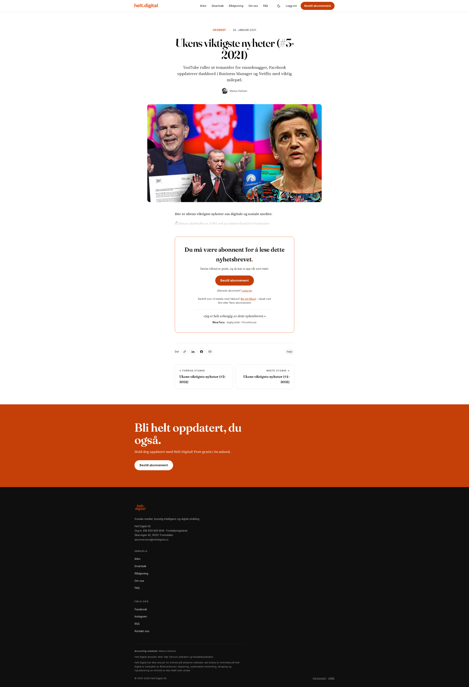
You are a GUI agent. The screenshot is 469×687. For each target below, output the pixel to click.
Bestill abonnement (317, 6)
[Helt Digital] (146, 6)
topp (289, 351)
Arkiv (203, 5)
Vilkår (331, 678)
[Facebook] (201, 351)
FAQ (265, 5)
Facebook (140, 609)
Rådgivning (236, 5)
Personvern (319, 678)
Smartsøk (218, 5)
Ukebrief (219, 30)
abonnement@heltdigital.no (151, 539)
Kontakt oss (141, 631)
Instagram (140, 616)
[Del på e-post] (209, 351)
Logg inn (291, 5)
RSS (137, 623)
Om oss (253, 5)
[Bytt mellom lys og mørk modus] (278, 5)
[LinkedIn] (193, 351)
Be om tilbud (248, 298)
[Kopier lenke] (184, 351)
